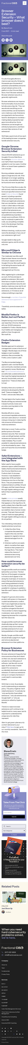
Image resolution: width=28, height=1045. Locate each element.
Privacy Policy (6, 974)
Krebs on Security (12, 194)
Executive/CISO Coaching (9, 1023)
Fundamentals (6, 971)
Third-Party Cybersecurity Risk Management (11, 1012)
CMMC (4, 996)
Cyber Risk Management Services (11, 1009)
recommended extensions (14, 371)
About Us (4, 965)
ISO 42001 (4, 990)
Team (3, 968)
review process (12, 498)
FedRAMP (4, 1006)
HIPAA (3, 993)
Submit (14, 817)
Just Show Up (7, 908)
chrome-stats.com (17, 159)
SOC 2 (3, 984)
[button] (3, 40)
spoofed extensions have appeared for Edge (14, 299)
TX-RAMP (4, 999)
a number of (15, 297)
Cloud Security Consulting (9, 1017)
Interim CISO (5, 1020)
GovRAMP (5, 1002)
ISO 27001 (5, 987)
